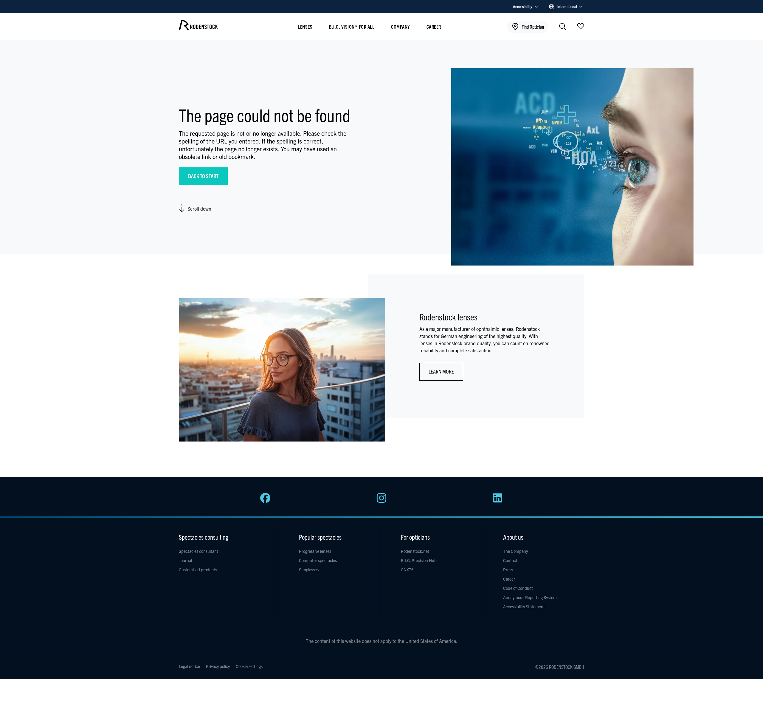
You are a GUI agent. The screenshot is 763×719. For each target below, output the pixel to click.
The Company (515, 551)
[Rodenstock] (198, 28)
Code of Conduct (518, 588)
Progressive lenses (315, 551)
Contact (510, 560)
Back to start (203, 175)
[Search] (562, 27)
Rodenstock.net (415, 551)
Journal (185, 560)
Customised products (198, 569)
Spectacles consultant (198, 551)
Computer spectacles (318, 560)
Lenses (305, 27)
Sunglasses (309, 569)
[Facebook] (265, 501)
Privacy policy (218, 666)
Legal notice (189, 666)
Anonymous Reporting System (530, 597)
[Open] (580, 26)
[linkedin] (498, 501)
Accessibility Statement (524, 606)
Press (508, 569)
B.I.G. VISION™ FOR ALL (351, 27)
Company (400, 27)
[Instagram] (381, 501)
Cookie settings (249, 666)
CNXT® (407, 569)
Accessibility (522, 6)
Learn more (441, 371)
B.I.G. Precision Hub (419, 560)
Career (434, 27)
